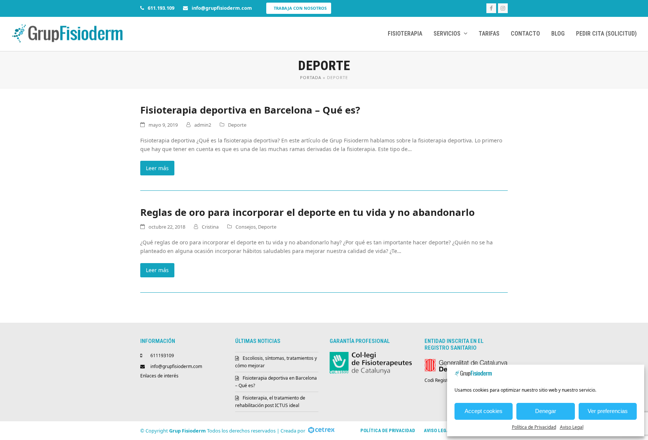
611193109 (162, 355)
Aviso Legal (572, 427)
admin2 (202, 124)
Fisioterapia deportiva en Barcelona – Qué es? (250, 110)
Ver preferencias (608, 411)
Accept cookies (483, 411)
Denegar (545, 411)
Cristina (210, 226)
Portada (310, 77)
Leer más (157, 168)
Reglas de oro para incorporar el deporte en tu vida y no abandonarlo (307, 212)
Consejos (246, 226)
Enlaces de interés (159, 376)
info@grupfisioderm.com (176, 366)
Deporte (237, 124)
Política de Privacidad (534, 427)
